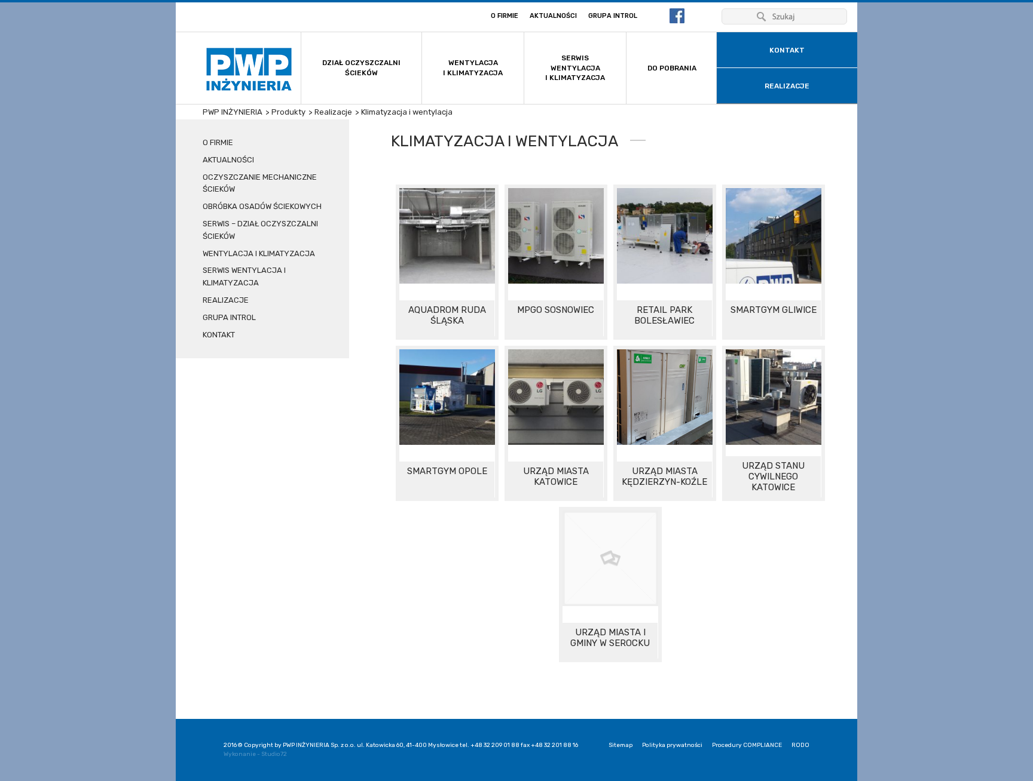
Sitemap (620, 745)
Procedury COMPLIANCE (747, 745)
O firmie (504, 16)
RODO (800, 745)
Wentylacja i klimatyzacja (259, 253)
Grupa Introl (612, 16)
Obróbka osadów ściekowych (262, 206)
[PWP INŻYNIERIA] (249, 69)
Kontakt (219, 334)
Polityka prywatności (672, 745)
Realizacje (226, 300)
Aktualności (553, 16)
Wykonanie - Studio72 (255, 754)
